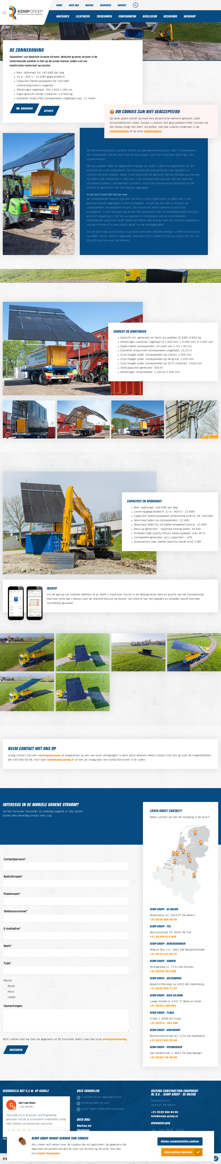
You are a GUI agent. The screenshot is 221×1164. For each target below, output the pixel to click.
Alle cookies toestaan (178, 1152)
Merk (8, 946)
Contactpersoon (15, 859)
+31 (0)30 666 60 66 (163, 920)
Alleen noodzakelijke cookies (180, 1141)
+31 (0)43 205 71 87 (163, 988)
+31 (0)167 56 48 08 (163, 1057)
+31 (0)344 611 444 (163, 937)
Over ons (74, 5)
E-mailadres (12, 928)
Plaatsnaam (12, 894)
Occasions (170, 16)
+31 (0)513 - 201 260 (164, 1023)
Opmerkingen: (13, 1006)
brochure (27, 108)
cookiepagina (152, 131)
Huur (11, 991)
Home (59, 5)
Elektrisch (83, 16)
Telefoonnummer (16, 911)
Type (7, 963)
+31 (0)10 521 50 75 (163, 954)
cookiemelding (119, 131)
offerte (48, 111)
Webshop (189, 16)
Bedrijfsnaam (13, 876)
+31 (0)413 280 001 (163, 1006)
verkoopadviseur (49, 755)
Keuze (8, 980)
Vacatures (105, 5)
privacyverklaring (115, 1039)
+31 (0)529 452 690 (163, 971)
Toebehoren (104, 16)
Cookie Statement (48, 1153)
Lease (11, 997)
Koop (11, 986)
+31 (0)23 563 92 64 (163, 1040)
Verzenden (15, 1050)
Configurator (127, 16)
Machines (62, 16)
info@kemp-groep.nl (60, 760)
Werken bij (84, 1126)
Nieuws (89, 5)
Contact (122, 5)
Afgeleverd (150, 16)
